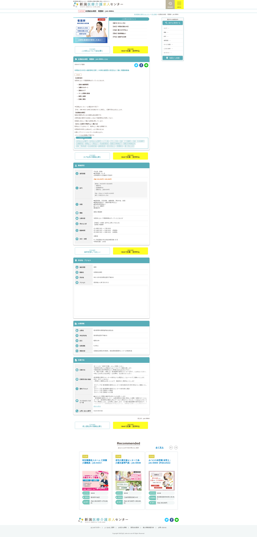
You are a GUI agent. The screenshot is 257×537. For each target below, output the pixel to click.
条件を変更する (172, 22)
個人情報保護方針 (148, 527)
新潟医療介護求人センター (142, 14)
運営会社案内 (135, 527)
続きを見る (97, 406)
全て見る (160, 447)
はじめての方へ (95, 527)
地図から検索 (172, 58)
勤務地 (87, 497)
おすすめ (86, 493)
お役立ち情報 (122, 527)
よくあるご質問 (109, 527)
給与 (86, 502)
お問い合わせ (162, 527)
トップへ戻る (252, 532)
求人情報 (154, 14)
